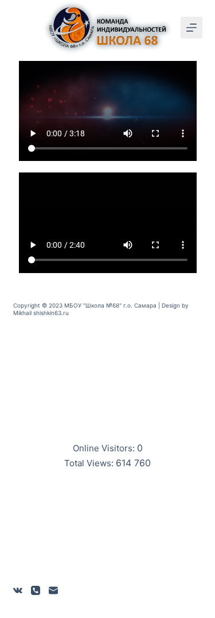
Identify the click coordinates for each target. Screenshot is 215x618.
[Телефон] (35, 590)
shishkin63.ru (51, 312)
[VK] (17, 590)
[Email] (53, 590)
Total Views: (90, 463)
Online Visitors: (105, 448)
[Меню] (191, 28)
